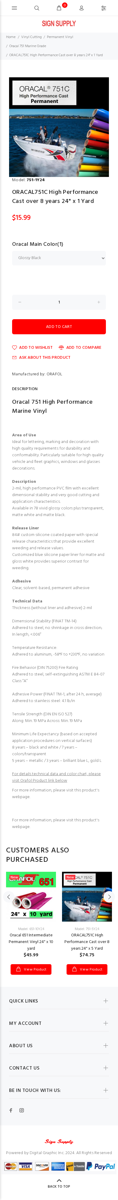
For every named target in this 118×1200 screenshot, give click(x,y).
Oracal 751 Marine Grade (27, 46)
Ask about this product (44, 357)
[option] (59, 127)
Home (10, 37)
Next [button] (109, 897)
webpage (21, 797)
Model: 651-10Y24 (31, 929)
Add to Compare (83, 347)
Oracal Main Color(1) (38, 245)
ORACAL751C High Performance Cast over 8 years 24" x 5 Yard (87, 942)
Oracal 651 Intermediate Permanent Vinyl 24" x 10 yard (31, 942)
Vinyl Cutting (31, 37)
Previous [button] (9, 897)
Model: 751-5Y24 (87, 929)
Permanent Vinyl (60, 37)
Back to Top (59, 1187)
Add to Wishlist (36, 347)
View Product (35, 970)
